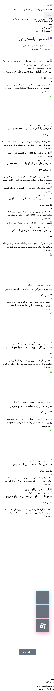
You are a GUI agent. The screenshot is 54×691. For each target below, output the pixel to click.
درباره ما (11, 663)
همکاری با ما (41, 663)
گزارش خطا (25, 663)
